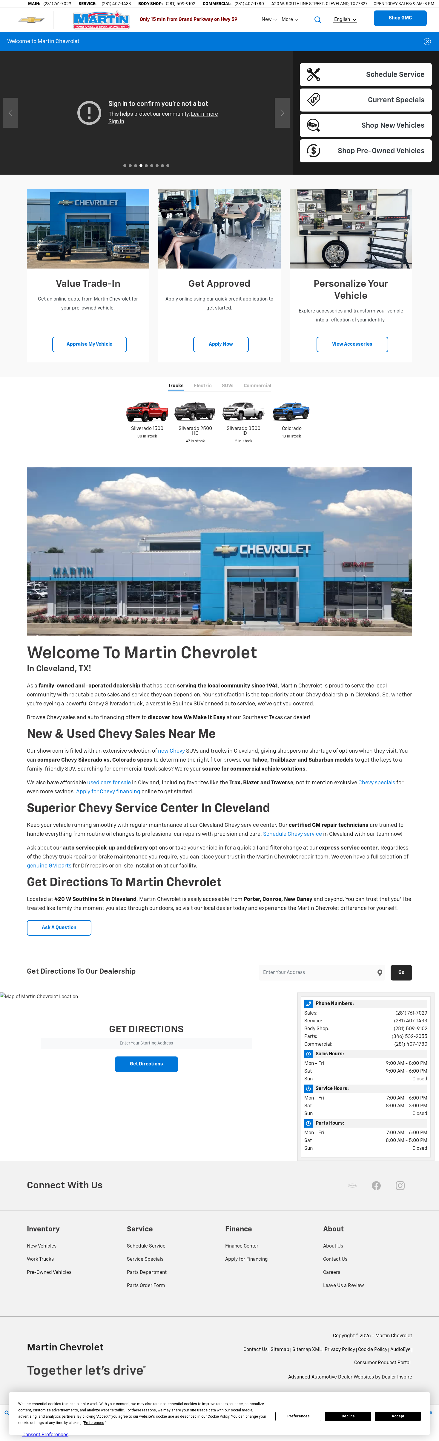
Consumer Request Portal (382, 1363)
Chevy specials (376, 783)
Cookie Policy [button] (218, 1416)
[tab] (176, 386)
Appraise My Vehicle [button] (89, 344)
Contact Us (335, 1259)
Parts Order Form (146, 1285)
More (287, 21)
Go (401, 972)
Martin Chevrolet (393, 1336)
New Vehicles (41, 1246)
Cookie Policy (372, 1349)
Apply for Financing (246, 1259)
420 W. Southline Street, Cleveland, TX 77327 (319, 4)
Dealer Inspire (397, 1377)
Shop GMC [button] (400, 18)
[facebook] (376, 1185)
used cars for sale (109, 783)
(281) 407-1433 (410, 1021)
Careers (331, 1272)
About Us (333, 1246)
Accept (398, 1416)
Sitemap (280, 1349)
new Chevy (171, 751)
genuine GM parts (49, 866)
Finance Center (241, 1246)
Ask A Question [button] (59, 927)
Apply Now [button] (221, 344)
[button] (318, 20)
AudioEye (400, 1349)
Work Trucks (40, 1259)
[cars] (352, 1185)
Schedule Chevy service (292, 834)
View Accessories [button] (352, 344)
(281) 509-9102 (410, 1029)
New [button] (267, 21)
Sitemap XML (307, 1349)
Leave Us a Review (343, 1285)
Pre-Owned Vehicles (49, 1272)
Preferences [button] (94, 1423)
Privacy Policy (340, 1349)
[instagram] (400, 1185)
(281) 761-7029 (411, 1013)
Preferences (298, 1416)
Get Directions (146, 1064)
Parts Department (147, 1272)
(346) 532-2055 (409, 1036)
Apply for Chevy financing (108, 792)
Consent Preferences (45, 1435)
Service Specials (145, 1259)
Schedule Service (146, 1246)
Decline (348, 1416)
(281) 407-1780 (410, 1044)
